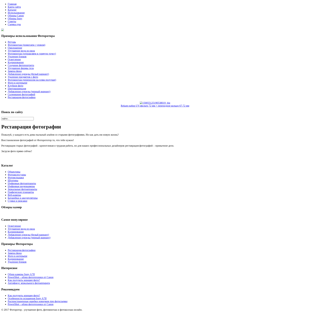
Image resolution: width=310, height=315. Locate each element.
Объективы (14, 171)
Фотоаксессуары (17, 174)
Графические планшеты (21, 192)
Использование (16, 12)
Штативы (13, 180)
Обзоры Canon (16, 15)
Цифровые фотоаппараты (22, 183)
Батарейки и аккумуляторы (23, 198)
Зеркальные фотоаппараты (22, 189)
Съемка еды (14, 24)
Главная (12, 4)
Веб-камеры (14, 195)
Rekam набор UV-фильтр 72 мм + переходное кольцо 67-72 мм (155, 105)
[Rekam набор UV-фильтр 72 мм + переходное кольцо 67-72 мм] (155, 102)
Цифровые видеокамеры (21, 186)
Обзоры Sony (15, 18)
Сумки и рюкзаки (17, 200)
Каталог (12, 9)
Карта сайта (14, 7)
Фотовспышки (16, 177)
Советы (12, 21)
